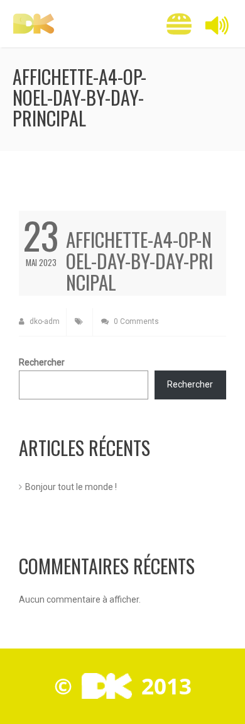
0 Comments (135, 321)
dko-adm (44, 321)
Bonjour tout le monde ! (71, 487)
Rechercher (42, 362)
